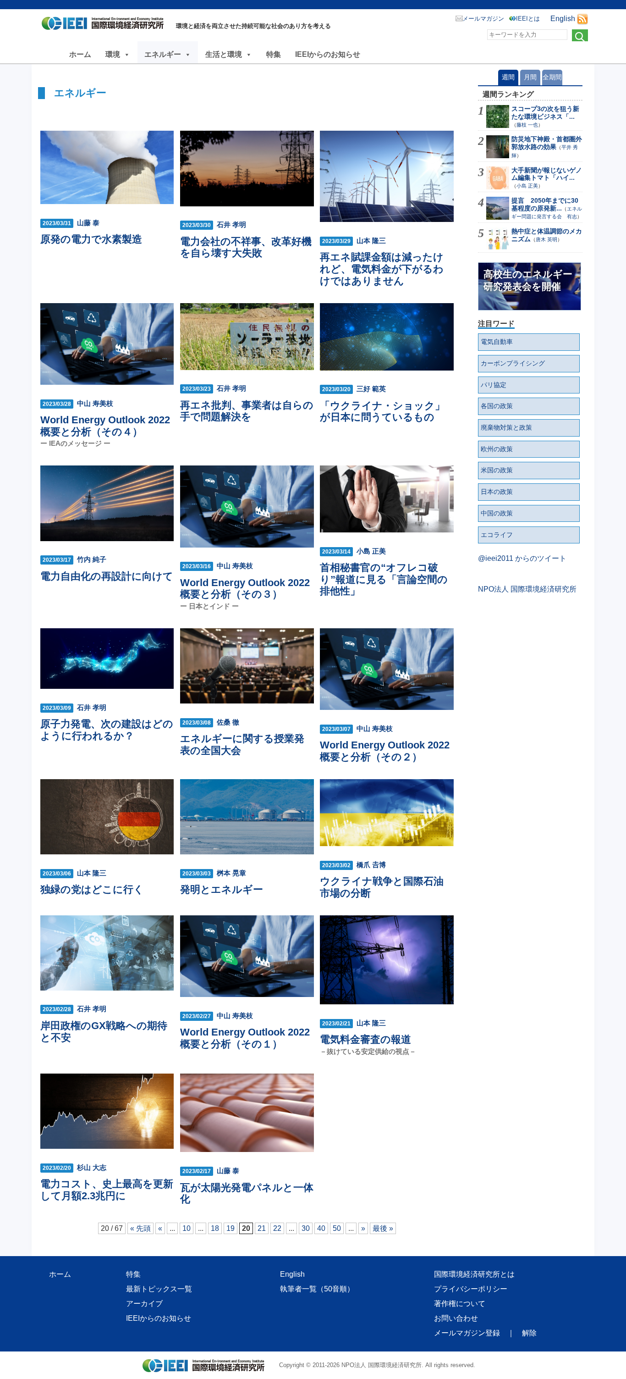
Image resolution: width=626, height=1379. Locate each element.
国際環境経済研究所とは (474, 1274)
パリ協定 (493, 384)
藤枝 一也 (527, 124)
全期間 (552, 77)
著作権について (459, 1303)
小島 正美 (527, 185)
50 (337, 1228)
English (562, 18)
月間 (530, 77)
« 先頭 (140, 1228)
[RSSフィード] (582, 18)
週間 (508, 77)
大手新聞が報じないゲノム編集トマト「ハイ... (546, 174)
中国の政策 (497, 513)
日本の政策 (497, 491)
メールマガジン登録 (467, 1333)
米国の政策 (497, 470)
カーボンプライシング (513, 363)
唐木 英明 (546, 239)
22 (277, 1228)
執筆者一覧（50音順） (317, 1289)
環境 (112, 54)
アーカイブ (144, 1303)
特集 (273, 54)
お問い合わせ (456, 1318)
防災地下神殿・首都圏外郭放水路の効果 (546, 142)
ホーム (80, 54)
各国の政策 (497, 406)
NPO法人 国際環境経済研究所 (527, 589)
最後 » (383, 1228)
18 (215, 1228)
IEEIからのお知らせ (327, 54)
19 (230, 1228)
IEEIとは (528, 18)
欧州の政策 (497, 449)
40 (321, 1228)
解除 (529, 1333)
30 (306, 1228)
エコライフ (497, 534)
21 (262, 1228)
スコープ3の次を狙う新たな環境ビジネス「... (545, 112)
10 (186, 1228)
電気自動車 (497, 341)
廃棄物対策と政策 (506, 427)
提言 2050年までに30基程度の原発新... (544, 204)
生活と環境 (223, 54)
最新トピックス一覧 (159, 1289)
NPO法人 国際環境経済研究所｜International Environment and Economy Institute (105, 25)
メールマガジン (483, 18)
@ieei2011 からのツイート (522, 558)
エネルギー (162, 54)
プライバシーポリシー (470, 1289)
